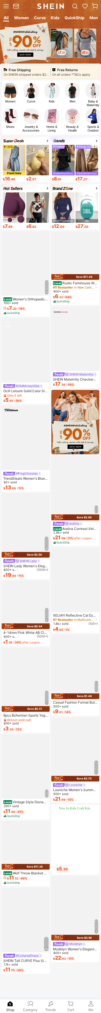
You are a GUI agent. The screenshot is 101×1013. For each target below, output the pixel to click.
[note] (12, 313)
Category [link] (30, 1010)
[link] (16, 6)
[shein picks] (75, 422)
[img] (26, 555)
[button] (94, 6)
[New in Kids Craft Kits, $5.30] (76, 844)
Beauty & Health (72, 128)
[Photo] (10, 91)
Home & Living (51, 128)
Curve (31, 101)
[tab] (6, 18)
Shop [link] (10, 1010)
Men (72, 101)
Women (10, 101)
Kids (52, 101)
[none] (10, 1003)
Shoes (10, 126)
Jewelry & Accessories (31, 128)
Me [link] (90, 1010)
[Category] (5, 6)
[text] (61, 52)
